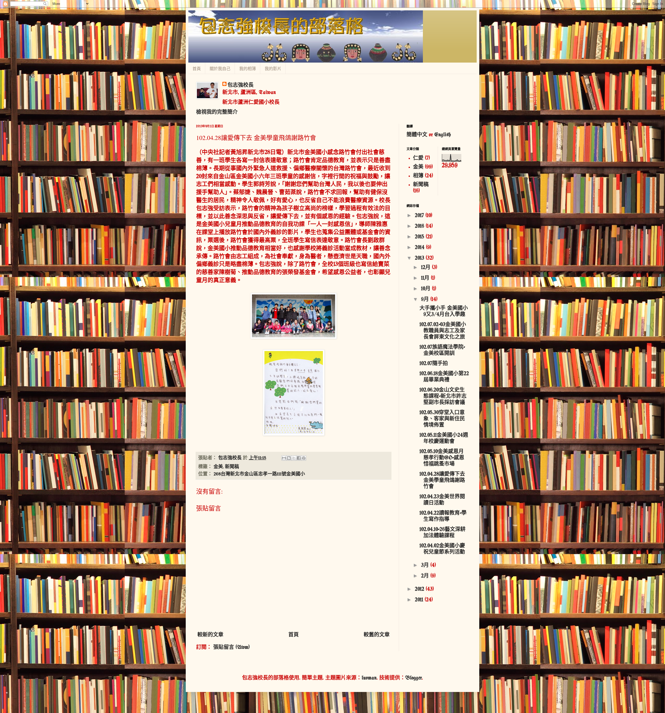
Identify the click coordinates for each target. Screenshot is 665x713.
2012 (420, 589)
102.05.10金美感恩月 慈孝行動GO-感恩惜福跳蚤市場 (442, 458)
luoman (369, 678)
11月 (426, 278)
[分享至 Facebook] (298, 458)
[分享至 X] (293, 458)
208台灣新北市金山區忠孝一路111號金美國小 (259, 474)
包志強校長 (241, 85)
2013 (420, 258)
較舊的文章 (377, 635)
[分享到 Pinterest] (303, 458)
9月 (425, 299)
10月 (426, 289)
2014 (420, 247)
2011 (420, 600)
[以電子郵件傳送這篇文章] (284, 458)
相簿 (418, 176)
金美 (218, 467)
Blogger (413, 678)
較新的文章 (210, 635)
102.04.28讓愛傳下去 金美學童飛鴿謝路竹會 (442, 480)
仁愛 (418, 158)
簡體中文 (417, 135)
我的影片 (273, 68)
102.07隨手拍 (434, 363)
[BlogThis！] (288, 458)
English (442, 135)
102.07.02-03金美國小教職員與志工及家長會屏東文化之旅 (443, 331)
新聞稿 (232, 467)
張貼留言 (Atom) (231, 647)
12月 (426, 267)
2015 (420, 237)
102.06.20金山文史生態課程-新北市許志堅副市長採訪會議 (443, 396)
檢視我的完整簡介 (217, 112)
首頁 (196, 68)
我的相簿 (247, 68)
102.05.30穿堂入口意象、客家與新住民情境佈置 (442, 419)
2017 (420, 215)
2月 (425, 576)
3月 (425, 565)
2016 (420, 226)
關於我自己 (220, 68)
